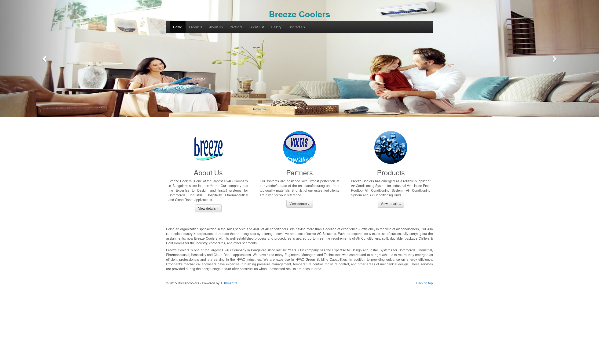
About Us (216, 27)
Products (195, 27)
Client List (256, 27)
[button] (45, 58)
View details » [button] (208, 208)
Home (177, 27)
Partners (236, 27)
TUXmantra (228, 283)
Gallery (276, 27)
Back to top (424, 283)
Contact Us (297, 27)
